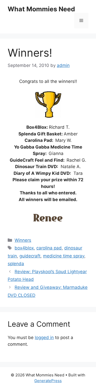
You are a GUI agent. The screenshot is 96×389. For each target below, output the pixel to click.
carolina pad (49, 247)
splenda (16, 263)
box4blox (24, 247)
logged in (44, 337)
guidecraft (29, 255)
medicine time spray (63, 255)
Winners (23, 240)
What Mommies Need (41, 9)
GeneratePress (48, 380)
